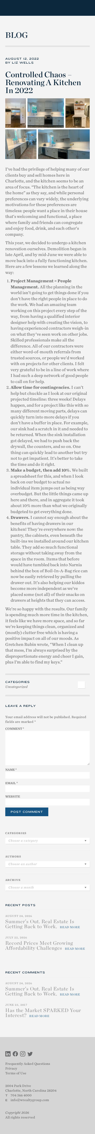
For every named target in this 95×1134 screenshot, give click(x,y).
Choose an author (22, 864)
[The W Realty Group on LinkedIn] (8, 1054)
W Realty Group (24, 8)
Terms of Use (15, 1073)
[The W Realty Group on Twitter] (30, 1054)
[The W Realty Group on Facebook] (15, 1054)
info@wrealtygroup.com (30, 1100)
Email (11, 783)
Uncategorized (16, 687)
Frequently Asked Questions (27, 1064)
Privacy (11, 1068)
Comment (14, 729)
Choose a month (21, 887)
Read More (70, 927)
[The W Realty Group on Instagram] (22, 1054)
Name (11, 770)
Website (12, 796)
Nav (85, 8)
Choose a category (23, 840)
